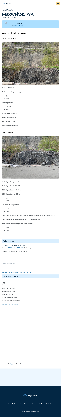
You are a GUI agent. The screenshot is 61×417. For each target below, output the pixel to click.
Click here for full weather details (10, 304)
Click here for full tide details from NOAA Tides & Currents (16, 272)
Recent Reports (25, 404)
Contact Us (49, 404)
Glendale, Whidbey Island (15, 248)
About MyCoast (13, 404)
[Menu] (58, 3)
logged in (13, 364)
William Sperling (18, 25)
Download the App (38, 404)
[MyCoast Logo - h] (7, 4)
